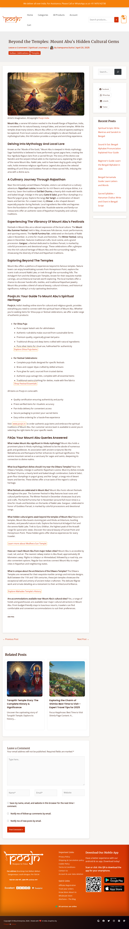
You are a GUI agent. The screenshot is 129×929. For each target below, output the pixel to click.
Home (30, 15)
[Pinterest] (119, 921)
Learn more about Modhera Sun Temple (27, 543)
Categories (43, 15)
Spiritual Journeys (38, 47)
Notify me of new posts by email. (26, 821)
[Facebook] (104, 921)
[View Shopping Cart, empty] (123, 19)
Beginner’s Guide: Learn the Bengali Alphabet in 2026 (109, 164)
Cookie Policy (64, 864)
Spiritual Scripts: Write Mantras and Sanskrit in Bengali (109, 132)
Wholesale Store (65, 896)
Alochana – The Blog (67, 899)
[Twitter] (109, 921)
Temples (35, 53)
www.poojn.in (19, 423)
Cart (29, 25)
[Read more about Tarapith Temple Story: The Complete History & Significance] (24, 678)
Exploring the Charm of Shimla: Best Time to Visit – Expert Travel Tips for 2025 (65, 704)
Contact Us (63, 870)
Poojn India (43, 118)
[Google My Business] (98, 921)
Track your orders (66, 889)
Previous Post (10, 639)
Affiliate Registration (67, 885)
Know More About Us (67, 892)
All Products (59, 15)
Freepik (6, 924)
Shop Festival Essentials (25, 383)
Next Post (83, 639)
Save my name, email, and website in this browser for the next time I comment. (40, 805)
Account (73, 15)
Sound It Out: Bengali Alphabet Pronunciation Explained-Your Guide (109, 148)
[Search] (116, 19)
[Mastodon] (124, 921)
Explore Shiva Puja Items (25, 349)
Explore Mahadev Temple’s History (24, 591)
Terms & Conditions (67, 867)
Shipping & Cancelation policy (71, 860)
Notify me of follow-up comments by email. (31, 813)
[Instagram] (114, 921)
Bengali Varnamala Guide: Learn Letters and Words (107, 181)
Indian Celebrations (19, 53)
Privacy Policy (64, 857)
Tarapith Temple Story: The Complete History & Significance (22, 704)
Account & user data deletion (71, 874)
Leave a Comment (18, 47)
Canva (13, 924)
